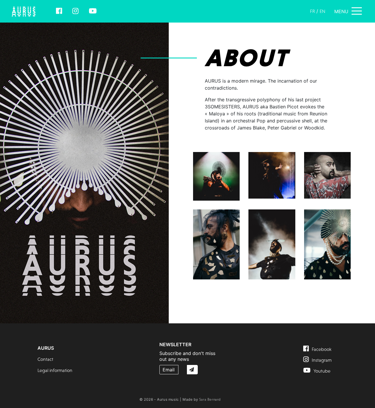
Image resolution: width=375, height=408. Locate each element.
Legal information (55, 370)
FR (312, 11)
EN (322, 11)
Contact (45, 359)
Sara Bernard (210, 399)
